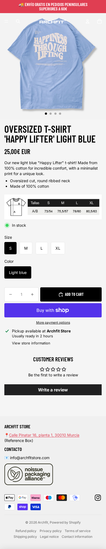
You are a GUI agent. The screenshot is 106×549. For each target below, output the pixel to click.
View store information (31, 343)
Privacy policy (51, 531)
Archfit (43, 522)
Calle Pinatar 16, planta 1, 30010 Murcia (44, 435)
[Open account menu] (87, 21)
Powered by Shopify (65, 522)
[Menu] (6, 21)
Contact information (77, 537)
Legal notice (49, 537)
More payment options (53, 322)
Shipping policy (25, 537)
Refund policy (25, 531)
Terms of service (78, 531)
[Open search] (18, 21)
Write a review (53, 389)
